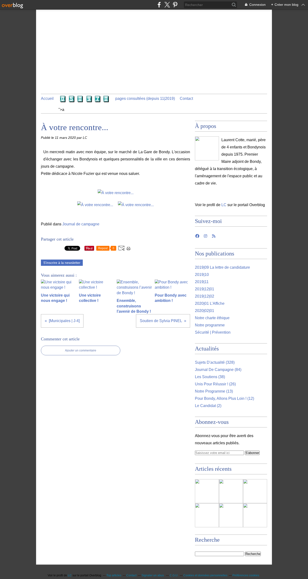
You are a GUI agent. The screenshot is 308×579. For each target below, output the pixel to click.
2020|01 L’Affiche (210, 303)
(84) (218, 370)
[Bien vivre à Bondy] (207, 148)
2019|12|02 (204, 296)
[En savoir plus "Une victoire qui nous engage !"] (255, 491)
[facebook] (159, 4)
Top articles (113, 575)
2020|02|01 (204, 311)
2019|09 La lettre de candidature (222, 267)
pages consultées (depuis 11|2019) (145, 98)
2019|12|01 (204, 289)
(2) (208, 406)
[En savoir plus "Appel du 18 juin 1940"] (207, 491)
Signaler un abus (153, 575)
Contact (186, 98)
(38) (210, 377)
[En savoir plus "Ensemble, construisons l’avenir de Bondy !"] (231, 515)
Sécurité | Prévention (213, 332)
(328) (215, 362)
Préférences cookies (245, 575)
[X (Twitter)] (167, 4)
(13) (214, 391)
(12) (224, 398)
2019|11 (202, 282)
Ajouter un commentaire (80, 350)
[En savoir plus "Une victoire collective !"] (207, 515)
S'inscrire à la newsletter (61, 263)
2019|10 (202, 275)
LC (223, 205)
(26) (215, 384)
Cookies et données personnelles (205, 575)
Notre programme (210, 325)
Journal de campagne (80, 224)
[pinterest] (175, 4)
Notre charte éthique (212, 318)
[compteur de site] (84, 100)
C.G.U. (174, 575)
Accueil (47, 98)
